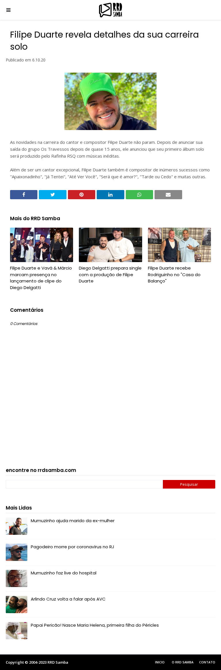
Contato (207, 662)
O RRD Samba (182, 662)
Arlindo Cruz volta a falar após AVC (68, 599)
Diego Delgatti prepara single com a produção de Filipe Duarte (110, 274)
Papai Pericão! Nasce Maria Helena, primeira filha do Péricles (95, 625)
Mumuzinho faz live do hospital (63, 573)
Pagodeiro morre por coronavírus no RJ (72, 547)
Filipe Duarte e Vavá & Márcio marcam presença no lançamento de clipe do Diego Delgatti (41, 278)
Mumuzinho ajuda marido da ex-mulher (73, 521)
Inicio (160, 662)
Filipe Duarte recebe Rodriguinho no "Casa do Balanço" (174, 274)
